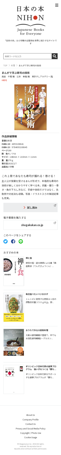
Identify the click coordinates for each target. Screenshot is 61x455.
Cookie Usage (30, 437)
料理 (13, 65)
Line (21, 241)
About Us (30, 414)
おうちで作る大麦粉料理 (37, 330)
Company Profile (30, 419)
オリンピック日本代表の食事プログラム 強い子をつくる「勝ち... (41, 368)
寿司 (5, 80)
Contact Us (30, 423)
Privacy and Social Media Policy (30, 428)
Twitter (5, 241)
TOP (5, 65)
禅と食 (29, 257)
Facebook (13, 241)
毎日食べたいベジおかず (37, 294)
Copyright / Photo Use (30, 432)
